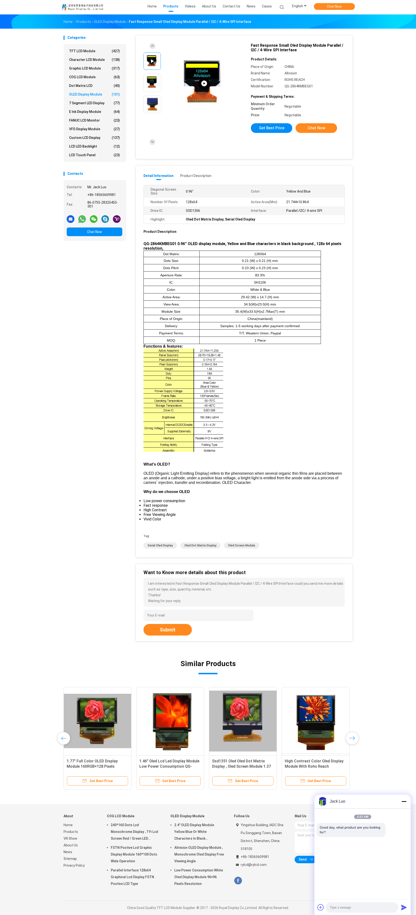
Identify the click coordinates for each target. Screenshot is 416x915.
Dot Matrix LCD (94, 86)
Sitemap (70, 859)
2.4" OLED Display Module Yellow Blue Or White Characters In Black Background (169, 766)
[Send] (404, 907)
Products (71, 832)
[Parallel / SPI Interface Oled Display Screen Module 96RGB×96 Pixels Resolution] (97, 721)
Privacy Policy (74, 865)
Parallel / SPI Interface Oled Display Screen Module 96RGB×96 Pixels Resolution (97, 766)
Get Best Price (271, 128)
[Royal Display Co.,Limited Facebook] (238, 880)
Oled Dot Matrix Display (200, 545)
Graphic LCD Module (94, 68)
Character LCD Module (94, 60)
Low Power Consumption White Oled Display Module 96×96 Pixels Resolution (198, 877)
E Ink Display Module (94, 112)
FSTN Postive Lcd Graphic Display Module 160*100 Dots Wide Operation (134, 854)
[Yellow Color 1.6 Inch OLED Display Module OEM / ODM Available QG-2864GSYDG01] (315, 721)
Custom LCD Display (94, 138)
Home (68, 825)
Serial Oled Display (160, 545)
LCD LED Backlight (94, 146)
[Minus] (404, 801)
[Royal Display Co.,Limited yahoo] (117, 219)
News (68, 852)
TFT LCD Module (94, 51)
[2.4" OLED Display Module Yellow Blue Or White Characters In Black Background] (170, 721)
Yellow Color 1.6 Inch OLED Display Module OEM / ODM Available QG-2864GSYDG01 (315, 766)
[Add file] (320, 907)
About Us (71, 845)
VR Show (70, 838)
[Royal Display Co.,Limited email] (70, 219)
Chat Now (334, 6)
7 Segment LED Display (94, 103)
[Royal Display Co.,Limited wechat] (94, 219)
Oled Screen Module (241, 545)
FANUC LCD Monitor (94, 120)
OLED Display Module (94, 94)
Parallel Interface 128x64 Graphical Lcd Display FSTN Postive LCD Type (132, 877)
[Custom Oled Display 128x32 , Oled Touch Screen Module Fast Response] (243, 721)
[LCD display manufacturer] (204, 84)
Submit (168, 630)
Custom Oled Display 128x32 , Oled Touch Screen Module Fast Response (242, 766)
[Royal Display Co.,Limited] (82, 7)
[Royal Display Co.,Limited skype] (105, 219)
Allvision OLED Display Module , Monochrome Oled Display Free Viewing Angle (199, 854)
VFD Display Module (94, 129)
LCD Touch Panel (94, 155)
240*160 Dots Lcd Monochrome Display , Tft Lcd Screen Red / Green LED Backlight (134, 832)
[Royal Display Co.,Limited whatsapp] (82, 219)
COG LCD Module (94, 77)
